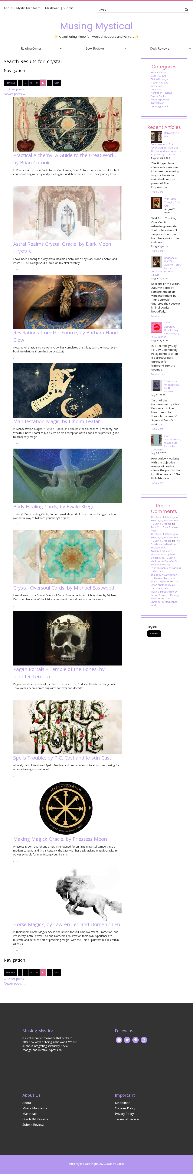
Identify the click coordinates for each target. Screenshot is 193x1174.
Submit (68, 8)
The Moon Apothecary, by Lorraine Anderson (164, 585)
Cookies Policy (125, 1108)
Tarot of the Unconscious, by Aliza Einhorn (172, 386)
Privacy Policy (124, 1114)
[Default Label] (144, 1040)
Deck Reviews (159, 48)
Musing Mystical (96, 26)
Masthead (52, 8)
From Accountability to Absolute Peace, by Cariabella (166, 442)
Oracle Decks (158, 96)
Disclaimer (122, 1103)
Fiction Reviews (159, 82)
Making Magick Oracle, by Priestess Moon (60, 839)
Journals (156, 89)
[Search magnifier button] (186, 9)
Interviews (156, 86)
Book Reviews (95, 48)
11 (49, 82)
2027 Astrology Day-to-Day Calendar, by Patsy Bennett (165, 330)
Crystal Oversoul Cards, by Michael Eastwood (63, 587)
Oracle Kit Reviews (35, 1119)
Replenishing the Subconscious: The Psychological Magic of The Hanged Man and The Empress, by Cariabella (166, 143)
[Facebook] (135, 1040)
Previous (10, 82)
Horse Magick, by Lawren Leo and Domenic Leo (66, 924)
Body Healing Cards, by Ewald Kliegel (54, 506)
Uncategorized (159, 106)
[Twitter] (127, 1040)
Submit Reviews (33, 1125)
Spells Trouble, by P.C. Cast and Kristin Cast (62, 757)
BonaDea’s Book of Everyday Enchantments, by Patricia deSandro (166, 566)
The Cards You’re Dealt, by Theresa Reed (165, 544)
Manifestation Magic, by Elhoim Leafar (56, 421)
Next (56, 82)
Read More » (158, 191)
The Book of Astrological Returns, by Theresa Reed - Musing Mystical (165, 520)
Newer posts (15, 94)
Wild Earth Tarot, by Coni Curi (172, 202)
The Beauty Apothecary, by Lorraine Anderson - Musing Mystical (164, 578)
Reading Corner (31, 48)
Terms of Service (127, 1119)
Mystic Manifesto (28, 8)
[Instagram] (119, 1040)
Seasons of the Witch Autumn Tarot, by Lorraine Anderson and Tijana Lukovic (166, 266)
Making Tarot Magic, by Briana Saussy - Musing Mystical (165, 595)
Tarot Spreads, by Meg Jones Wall (164, 602)
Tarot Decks (157, 103)
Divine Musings (159, 79)
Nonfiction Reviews (161, 92)
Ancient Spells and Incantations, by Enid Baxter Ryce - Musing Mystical (163, 556)
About (8, 8)
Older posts (14, 89)
